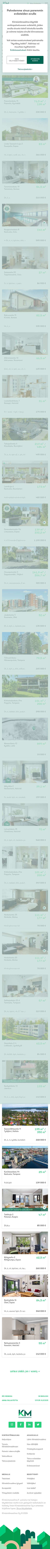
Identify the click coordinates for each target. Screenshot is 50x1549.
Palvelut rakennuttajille (11, 1451)
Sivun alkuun (41, 1400)
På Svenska (7, 1396)
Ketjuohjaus (6, 1439)
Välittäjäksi (31, 1483)
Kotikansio (31, 1454)
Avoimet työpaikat (34, 1493)
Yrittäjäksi (31, 1478)
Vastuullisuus (7, 1456)
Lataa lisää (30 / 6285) (24, 1371)
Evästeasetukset (33, 1466)
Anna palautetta (10, 1400)
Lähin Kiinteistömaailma (36, 1439)
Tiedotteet (6, 1478)
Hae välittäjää (32, 1444)
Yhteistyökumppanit (35, 1449)
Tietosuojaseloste (8, 1461)
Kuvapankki (6, 1488)
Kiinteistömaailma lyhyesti (12, 1483)
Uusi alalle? (31, 1488)
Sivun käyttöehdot (24, 1508)
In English (43, 1396)
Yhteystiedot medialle (10, 1493)
